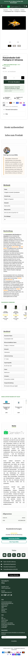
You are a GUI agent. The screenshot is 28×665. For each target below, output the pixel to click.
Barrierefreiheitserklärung (7, 603)
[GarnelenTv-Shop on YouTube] (11, 595)
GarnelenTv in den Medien (7, 623)
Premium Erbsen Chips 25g (15, 312)
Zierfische (16, 9)
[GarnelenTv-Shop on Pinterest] (6, 595)
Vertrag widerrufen (14, 575)
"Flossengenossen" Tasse (18, 407)
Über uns (3, 618)
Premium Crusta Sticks (5, 312)
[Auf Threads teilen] (19, 555)
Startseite (5, 9)
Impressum (4, 612)
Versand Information (11, 109)
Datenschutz (4, 609)
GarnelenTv (5, 56)
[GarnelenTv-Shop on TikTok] (8, 595)
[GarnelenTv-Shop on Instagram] (5, 595)
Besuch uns (4, 621)
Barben (23, 9)
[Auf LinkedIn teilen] (23, 555)
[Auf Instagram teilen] (9, 555)
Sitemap (3, 610)
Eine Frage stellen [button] (14, 541)
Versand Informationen (6, 602)
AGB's (2, 607)
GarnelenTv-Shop (9, 648)
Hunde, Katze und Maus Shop (7, 624)
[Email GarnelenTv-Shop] (2, 595)
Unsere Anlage (4, 620)
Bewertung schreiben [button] (14, 538)
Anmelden (14, 641)
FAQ (6, 114)
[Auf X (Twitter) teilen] (14, 555)
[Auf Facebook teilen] (4, 555)
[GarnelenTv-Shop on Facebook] (3, 595)
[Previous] (10, 42)
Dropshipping (4, 625)
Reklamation (4, 606)
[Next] (18, 42)
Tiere (11, 9)
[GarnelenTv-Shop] (14, 6)
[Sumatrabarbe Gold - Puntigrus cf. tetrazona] (14, 23)
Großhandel (4, 627)
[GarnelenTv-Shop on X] (9, 595)
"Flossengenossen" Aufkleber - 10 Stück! (6, 408)
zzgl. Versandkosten (12, 71)
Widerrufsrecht (4, 604)
